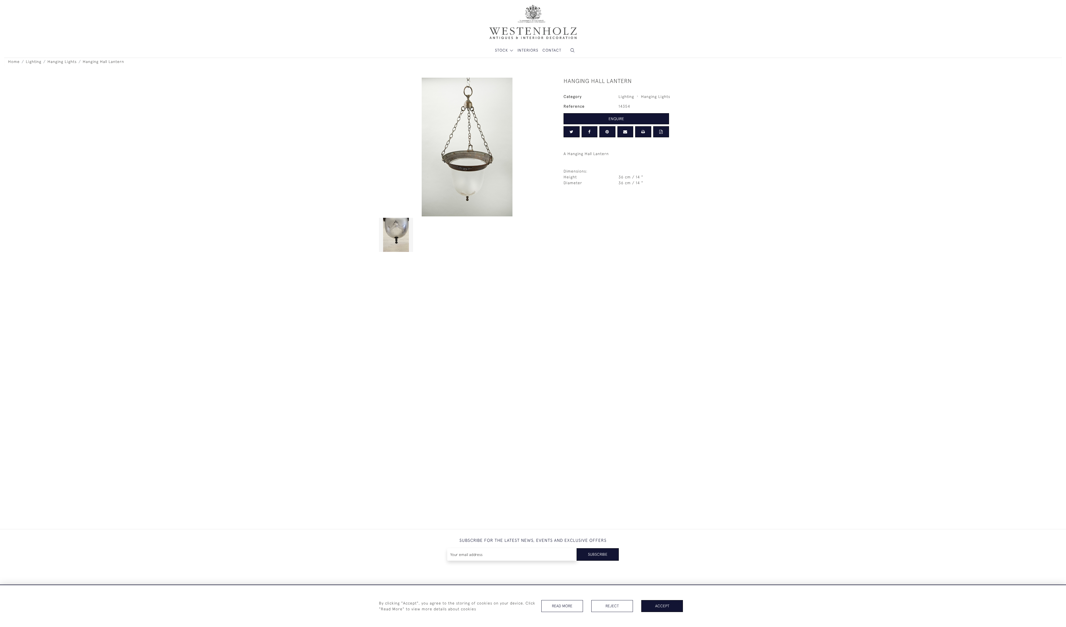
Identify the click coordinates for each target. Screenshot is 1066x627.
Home (14, 61)
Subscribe (597, 554)
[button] (572, 50)
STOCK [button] (502, 50)
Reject (612, 606)
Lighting (33, 61)
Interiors (527, 50)
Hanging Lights (62, 61)
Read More (562, 606)
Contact (551, 50)
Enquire (616, 119)
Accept (662, 606)
